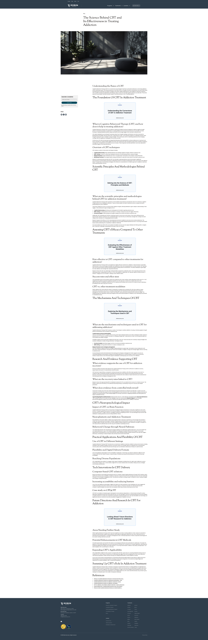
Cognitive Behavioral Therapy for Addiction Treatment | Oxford (107, 581)
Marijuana (136, 617)
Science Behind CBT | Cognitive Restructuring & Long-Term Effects (108, 586)
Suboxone (136, 625)
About (75, 1)
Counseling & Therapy (110, 611)
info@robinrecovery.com (65, 616)
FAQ (78, 1)
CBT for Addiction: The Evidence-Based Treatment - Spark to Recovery (109, 584)
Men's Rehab (136, 619)
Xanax (135, 627)
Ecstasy (135, 611)
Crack (135, 609)
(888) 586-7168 (64, 615)
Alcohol (135, 605)
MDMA (128, 619)
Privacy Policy (144, 635)
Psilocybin (129, 625)
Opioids (128, 623)
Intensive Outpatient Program (111, 605)
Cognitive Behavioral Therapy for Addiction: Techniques (105, 583)
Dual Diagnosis (130, 611)
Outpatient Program (110, 607)
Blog (72, 1)
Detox (107, 613)
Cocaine (129, 609)
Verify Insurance (109, 622)
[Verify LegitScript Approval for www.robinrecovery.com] (69, 626)
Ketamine (136, 615)
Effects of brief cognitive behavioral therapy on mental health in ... (108, 587)
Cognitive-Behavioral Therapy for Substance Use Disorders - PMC (108, 580)
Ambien (128, 607)
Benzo (135, 607)
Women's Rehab (130, 627)
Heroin (128, 615)
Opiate (135, 621)
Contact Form (108, 620)
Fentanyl (129, 613)
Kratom (128, 617)
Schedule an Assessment (110, 624)
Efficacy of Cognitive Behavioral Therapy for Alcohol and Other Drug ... (109, 578)
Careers (69, 1)
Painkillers (136, 623)
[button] (110, 6)
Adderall (128, 605)
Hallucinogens (137, 613)
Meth (128, 621)
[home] (75, 5)
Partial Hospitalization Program (111, 609)
